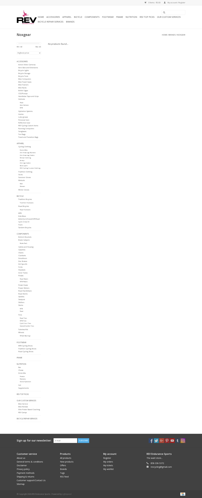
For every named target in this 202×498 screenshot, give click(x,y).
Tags (62, 473)
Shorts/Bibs (24, 150)
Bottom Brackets (24, 237)
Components (92, 17)
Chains (20, 253)
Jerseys (22, 160)
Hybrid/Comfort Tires (27, 326)
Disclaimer (22, 465)
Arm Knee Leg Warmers (28, 153)
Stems (20, 305)
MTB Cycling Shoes (25, 346)
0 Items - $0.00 (154, 2)
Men (21, 184)
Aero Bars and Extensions (28, 67)
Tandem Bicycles (24, 227)
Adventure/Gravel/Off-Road (29, 219)
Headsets (21, 270)
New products (66, 461)
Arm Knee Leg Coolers (27, 155)
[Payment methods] (182, 494)
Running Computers (26, 128)
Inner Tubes (23, 273)
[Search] (163, 12)
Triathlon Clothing (25, 172)
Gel (19, 385)
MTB (21, 108)
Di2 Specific (22, 264)
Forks (20, 267)
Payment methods (25, 473)
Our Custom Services (169, 17)
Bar (19, 367)
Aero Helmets (24, 105)
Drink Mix (22, 373)
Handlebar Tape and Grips (28, 96)
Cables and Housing (25, 247)
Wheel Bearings (25, 336)
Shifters (21, 302)
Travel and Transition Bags (28, 137)
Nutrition (131, 17)
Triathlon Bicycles (25, 199)
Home (41, 17)
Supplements (23, 388)
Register (107, 458)
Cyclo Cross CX (23, 222)
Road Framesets (25, 210)
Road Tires (23, 318)
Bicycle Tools (23, 76)
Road (21, 103)
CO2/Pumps (23, 93)
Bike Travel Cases (24, 82)
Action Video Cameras (26, 64)
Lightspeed (66, 494)
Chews (20, 370)
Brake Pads (23, 243)
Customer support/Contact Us (31, 480)
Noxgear (181, 35)
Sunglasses (22, 131)
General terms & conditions (30, 461)
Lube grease (23, 117)
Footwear (108, 17)
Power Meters (23, 288)
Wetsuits (21, 180)
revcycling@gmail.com (161, 466)
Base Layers (24, 166)
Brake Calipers (24, 240)
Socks (20, 174)
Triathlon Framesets (27, 203)
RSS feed (64, 476)
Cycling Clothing (24, 146)
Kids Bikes (22, 216)
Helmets (21, 99)
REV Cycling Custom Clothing (30, 168)
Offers (63, 465)
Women (22, 186)
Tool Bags (21, 134)
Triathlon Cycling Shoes (27, 349)
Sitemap (21, 484)
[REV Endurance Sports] (27, 17)
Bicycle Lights (23, 70)
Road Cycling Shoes (25, 351)
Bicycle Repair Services (50, 21)
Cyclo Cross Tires (25, 323)
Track (20, 225)
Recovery (23, 379)
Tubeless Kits (23, 329)
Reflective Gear (24, 123)
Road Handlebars (25, 291)
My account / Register (176, 2)
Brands (70, 21)
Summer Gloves (24, 177)
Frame (119, 17)
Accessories (53, 17)
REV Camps (22, 412)
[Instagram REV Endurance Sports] (183, 440)
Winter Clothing (25, 158)
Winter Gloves (23, 190)
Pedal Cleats (23, 285)
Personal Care (23, 120)
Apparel (66, 17)
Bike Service (23, 404)
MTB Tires (23, 321)
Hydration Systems (25, 111)
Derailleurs (22, 258)
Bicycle (78, 17)
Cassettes (21, 250)
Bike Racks (22, 88)
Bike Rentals (23, 407)
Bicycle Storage (24, 73)
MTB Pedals (24, 282)
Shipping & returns (25, 476)
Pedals (20, 275)
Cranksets (22, 255)
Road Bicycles (23, 206)
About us (21, 458)
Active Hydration (25, 382)
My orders (108, 461)
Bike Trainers (23, 85)
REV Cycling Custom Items (28, 125)
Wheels (21, 332)
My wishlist (108, 469)
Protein (22, 376)
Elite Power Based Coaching (29, 409)
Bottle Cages (23, 90)
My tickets (108, 465)
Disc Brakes (22, 261)
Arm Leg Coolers (25, 163)
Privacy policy (23, 469)
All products (65, 458)
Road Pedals (24, 279)
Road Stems (23, 294)
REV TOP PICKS (147, 17)
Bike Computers (24, 79)
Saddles (21, 296)
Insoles (21, 114)
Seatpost (21, 299)
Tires (20, 315)
